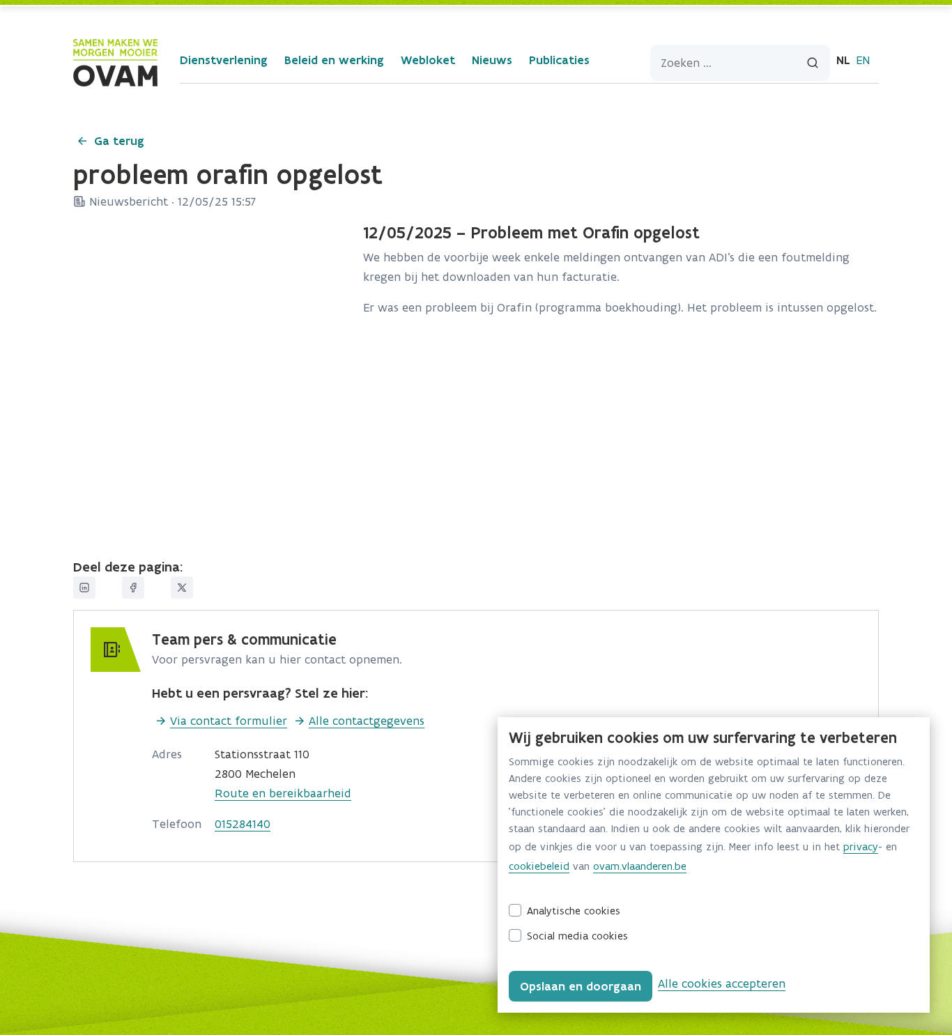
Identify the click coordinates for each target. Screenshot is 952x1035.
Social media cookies (577, 935)
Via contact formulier (228, 720)
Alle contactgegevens (366, 720)
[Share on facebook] (133, 587)
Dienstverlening (224, 60)
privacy (860, 846)
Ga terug (119, 140)
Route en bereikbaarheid (283, 793)
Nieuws (492, 60)
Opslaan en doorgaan (580, 986)
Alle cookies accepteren (721, 983)
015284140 (242, 823)
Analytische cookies (573, 910)
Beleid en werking (334, 60)
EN (863, 60)
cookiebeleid (539, 866)
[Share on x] (182, 587)
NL (843, 60)
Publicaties (559, 60)
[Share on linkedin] (84, 587)
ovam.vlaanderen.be (639, 866)
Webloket (428, 60)
